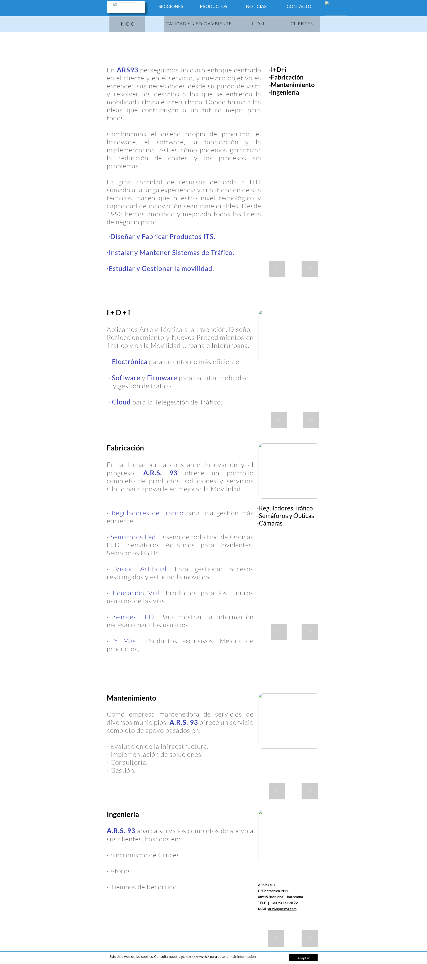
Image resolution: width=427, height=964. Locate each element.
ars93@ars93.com (282, 908)
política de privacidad (195, 956)
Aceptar (303, 958)
